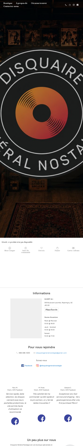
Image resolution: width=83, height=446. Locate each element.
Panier (57, 251)
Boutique (7, 3)
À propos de (21, 3)
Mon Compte (9, 251)
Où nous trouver (39, 3)
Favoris (41, 251)
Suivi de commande (25, 251)
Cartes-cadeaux (73, 251)
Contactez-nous (11, 6)
